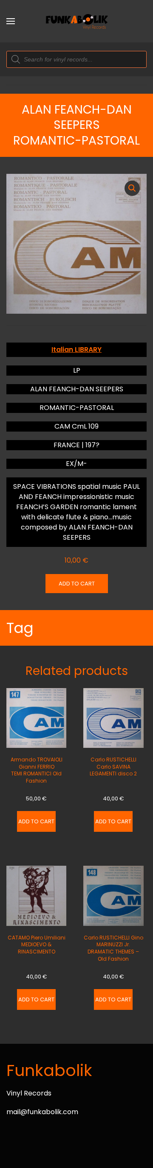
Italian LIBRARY (76, 349)
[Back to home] (76, 21)
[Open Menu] (10, 21)
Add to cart (77, 584)
